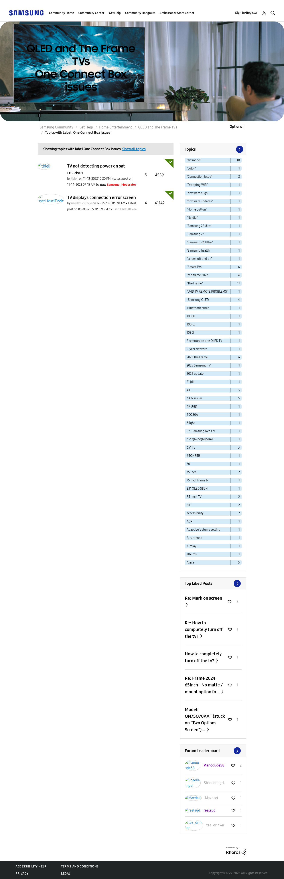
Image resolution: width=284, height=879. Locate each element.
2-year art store (197, 349)
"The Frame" (195, 283)
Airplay (191, 546)
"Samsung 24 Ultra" (200, 242)
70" (189, 464)
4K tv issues (194, 398)
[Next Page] (239, 149)
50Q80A (192, 415)
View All (213, 583)
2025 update (195, 374)
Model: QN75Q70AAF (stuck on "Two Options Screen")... (205, 719)
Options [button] (236, 126)
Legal (66, 873)
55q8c (191, 423)
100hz (191, 324)
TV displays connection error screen (101, 197)
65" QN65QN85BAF (200, 439)
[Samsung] (26, 12)
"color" (191, 168)
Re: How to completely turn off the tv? (204, 629)
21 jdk (190, 382)
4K (188, 390)
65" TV (191, 447)
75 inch (192, 472)
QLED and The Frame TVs (157, 127)
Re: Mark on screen (203, 598)
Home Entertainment (115, 127)
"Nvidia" (192, 218)
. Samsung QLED (198, 300)
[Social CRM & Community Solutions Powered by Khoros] (236, 851)
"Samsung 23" (196, 234)
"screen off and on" (199, 259)
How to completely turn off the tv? (203, 657)
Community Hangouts (140, 13)
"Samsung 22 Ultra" (200, 226)
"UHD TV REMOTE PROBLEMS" (207, 292)
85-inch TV (194, 497)
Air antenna (194, 538)
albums (192, 554)
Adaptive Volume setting (203, 530)
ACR (189, 521)
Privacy (22, 873)
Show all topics (134, 149)
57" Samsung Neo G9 (201, 431)
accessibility (195, 513)
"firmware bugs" (198, 193)
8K (188, 505)
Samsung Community (56, 127)
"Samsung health (198, 250)
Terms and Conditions (80, 866)
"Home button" (197, 209)
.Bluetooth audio (198, 308)
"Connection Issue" (199, 177)
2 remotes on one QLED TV (204, 341)
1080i (190, 333)
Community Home (61, 13)
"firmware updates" (200, 201)
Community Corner (91, 13)
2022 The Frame (197, 357)
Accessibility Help (31, 866)
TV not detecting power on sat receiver (96, 169)
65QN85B (193, 456)
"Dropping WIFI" (197, 185)
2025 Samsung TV (199, 365)
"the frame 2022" (198, 275)
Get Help (115, 13)
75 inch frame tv (198, 480)
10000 (191, 316)
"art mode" (194, 160)
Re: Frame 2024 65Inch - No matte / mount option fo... (204, 685)
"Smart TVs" (195, 267)
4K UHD (192, 406)
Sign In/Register (246, 13)
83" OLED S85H (197, 489)
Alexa (190, 562)
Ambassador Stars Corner (177, 13)
